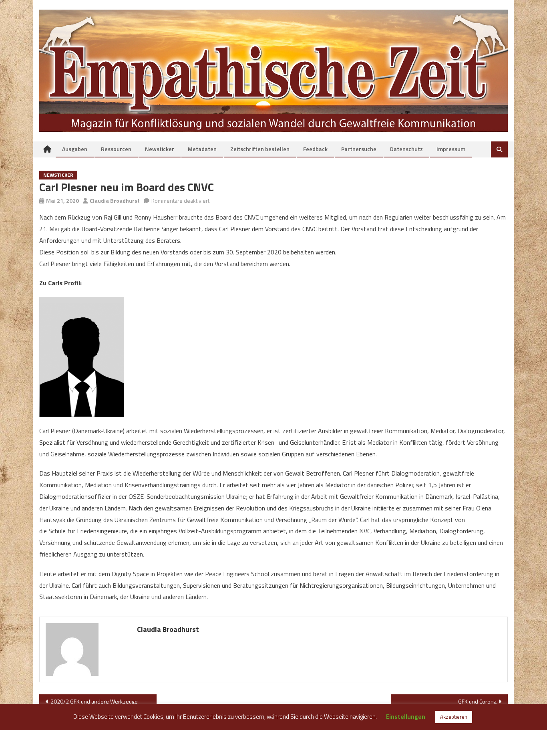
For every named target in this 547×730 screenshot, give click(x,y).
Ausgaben (74, 149)
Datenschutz (406, 149)
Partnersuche (358, 149)
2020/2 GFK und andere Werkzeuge (94, 701)
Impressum (450, 149)
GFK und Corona (477, 701)
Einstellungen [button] (405, 716)
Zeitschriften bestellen (260, 149)
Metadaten (202, 149)
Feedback (315, 149)
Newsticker (159, 149)
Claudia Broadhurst (115, 200)
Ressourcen (116, 149)
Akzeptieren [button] (453, 717)
